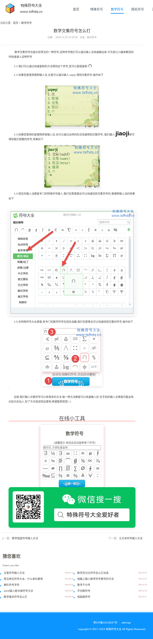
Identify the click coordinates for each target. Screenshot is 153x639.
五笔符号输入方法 (14, 572)
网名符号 (137, 9)
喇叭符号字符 (11, 584)
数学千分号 (83, 584)
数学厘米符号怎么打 (15, 596)
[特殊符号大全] (24, 9)
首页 (76, 9)
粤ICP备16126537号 (105, 622)
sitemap (126, 622)
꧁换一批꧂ (71, 483)
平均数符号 (83, 590)
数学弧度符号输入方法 (25, 538)
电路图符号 (83, 596)
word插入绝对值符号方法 (18, 590)
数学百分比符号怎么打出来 (93, 572)
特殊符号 (96, 9)
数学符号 (117, 9)
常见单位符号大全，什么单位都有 (23, 578)
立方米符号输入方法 (131, 538)
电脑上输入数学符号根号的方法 (95, 578)
